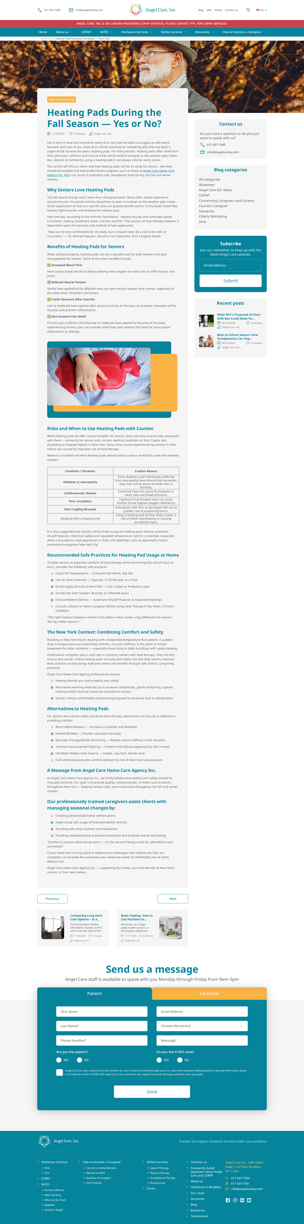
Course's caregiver (213, 206)
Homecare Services (134, 32)
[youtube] (249, 1200)
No (86, 1060)
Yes (66, 1060)
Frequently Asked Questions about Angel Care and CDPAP (207, 1171)
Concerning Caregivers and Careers (227, 200)
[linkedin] (241, 1200)
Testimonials (199, 1216)
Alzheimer (207, 184)
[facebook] (227, 1200)
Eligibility (49, 1205)
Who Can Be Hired (55, 1200)
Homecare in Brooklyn (206, 1187)
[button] (202, 1026)
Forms (218, 10)
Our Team (197, 1193)
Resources (202, 32)
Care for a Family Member (101, 1168)
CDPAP (86, 32)
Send (152, 1092)
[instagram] (234, 1200)
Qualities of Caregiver (98, 1178)
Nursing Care (157, 1183)
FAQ (209, 10)
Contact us (231, 10)
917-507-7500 (52, 10)
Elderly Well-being (61, 99)
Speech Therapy (159, 1168)
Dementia (206, 211)
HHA (202, 221)
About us (62, 32)
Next (173, 898)
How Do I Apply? (53, 1210)
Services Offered (54, 1190)
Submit (230, 280)
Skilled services (171, 32)
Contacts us (199, 1162)
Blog (200, 10)
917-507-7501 (240, 1183)
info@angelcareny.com (89, 10)
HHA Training (93, 1183)
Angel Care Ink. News (215, 190)
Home (43, 32)
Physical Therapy (159, 1173)
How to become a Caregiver (242, 32)
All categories (209, 179)
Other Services (52, 1195)
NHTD (104, 32)
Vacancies (197, 1199)
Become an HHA (95, 1173)
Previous (52, 898)
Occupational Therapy (162, 1178)
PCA (46, 1173)
